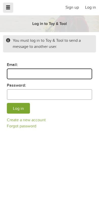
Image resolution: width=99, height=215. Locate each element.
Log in (90, 7)
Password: (16, 85)
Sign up (72, 7)
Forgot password (21, 126)
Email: (12, 65)
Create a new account (26, 120)
